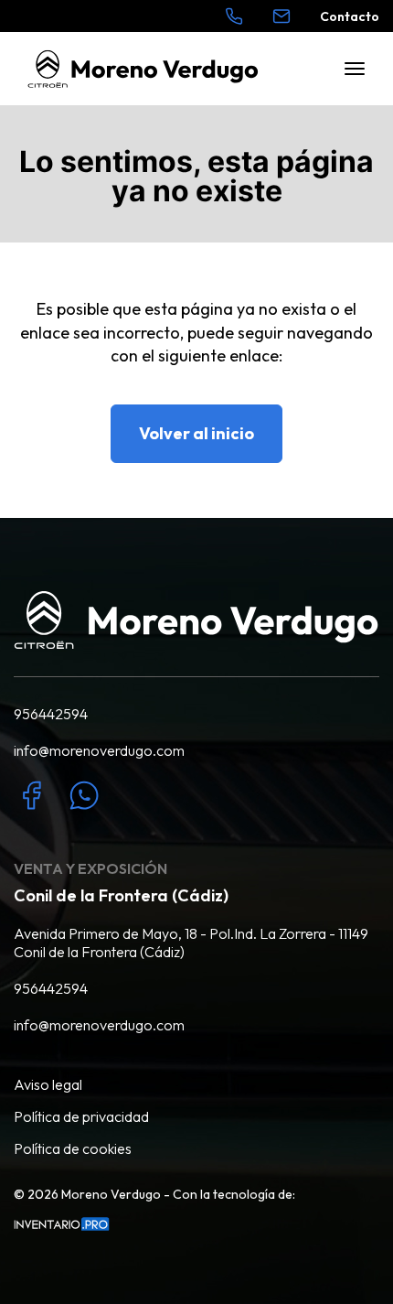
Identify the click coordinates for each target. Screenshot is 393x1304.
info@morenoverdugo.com (99, 750)
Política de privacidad (81, 1116)
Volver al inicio (196, 433)
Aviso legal (48, 1084)
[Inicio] (143, 69)
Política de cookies (73, 1148)
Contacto (349, 16)
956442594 (51, 714)
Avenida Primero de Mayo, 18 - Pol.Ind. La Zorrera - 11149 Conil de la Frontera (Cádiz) (191, 942)
